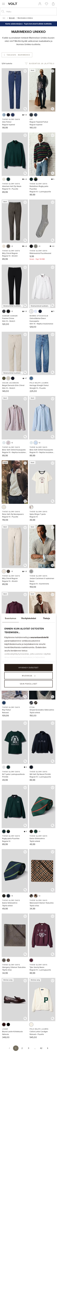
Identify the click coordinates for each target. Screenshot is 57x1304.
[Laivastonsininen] (40, 311)
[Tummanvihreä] (8, 246)
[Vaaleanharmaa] (31, 895)
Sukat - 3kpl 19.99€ (37, 259)
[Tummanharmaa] (4, 311)
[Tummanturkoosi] (8, 179)
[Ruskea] (35, 702)
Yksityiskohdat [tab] (28, 618)
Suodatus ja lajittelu (41, 63)
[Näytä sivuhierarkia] (4, 18)
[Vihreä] (4, 378)
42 (41, 1048)
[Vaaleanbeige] (4, 246)
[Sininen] (31, 114)
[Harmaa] (35, 246)
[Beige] (8, 378)
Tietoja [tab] (46, 618)
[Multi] (35, 179)
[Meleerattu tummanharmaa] (31, 571)
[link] (40, 3)
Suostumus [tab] (10, 618)
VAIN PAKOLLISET (28, 683)
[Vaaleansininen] (4, 114)
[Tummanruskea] (4, 1024)
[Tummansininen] (8, 114)
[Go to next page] (47, 1048)
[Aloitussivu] (13, 4)
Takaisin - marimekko (18, 55)
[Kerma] (4, 507)
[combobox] (31, 11)
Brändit (12, 18)
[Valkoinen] (31, 311)
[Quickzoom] (25, 109)
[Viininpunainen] (8, 442)
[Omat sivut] (40, 3)
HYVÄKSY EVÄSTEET (29, 667)
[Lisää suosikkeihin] (25, 71)
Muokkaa (27, 675)
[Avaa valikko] (3, 4)
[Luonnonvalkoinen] (4, 179)
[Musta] (31, 246)
